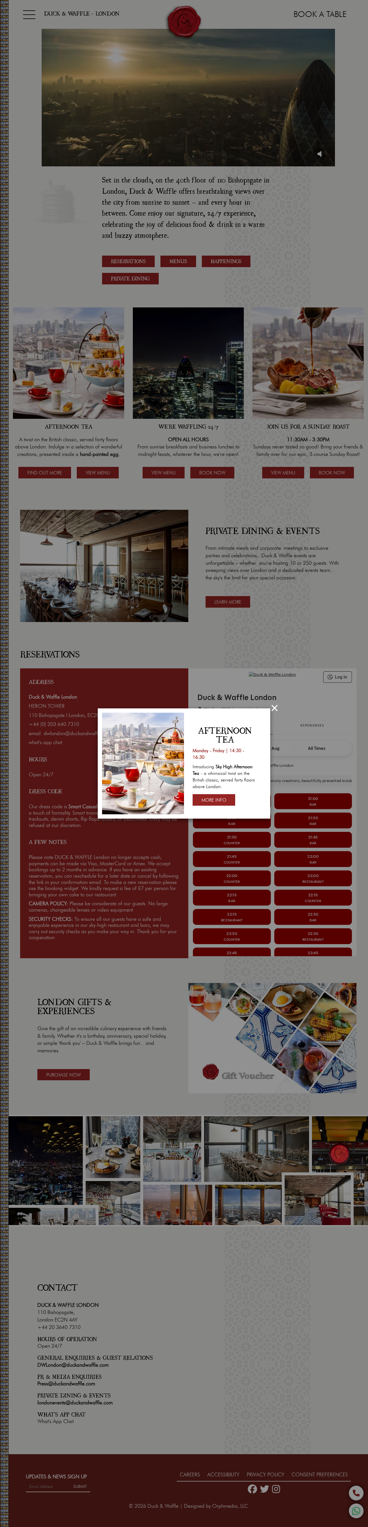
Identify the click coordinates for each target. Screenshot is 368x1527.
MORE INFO (214, 800)
